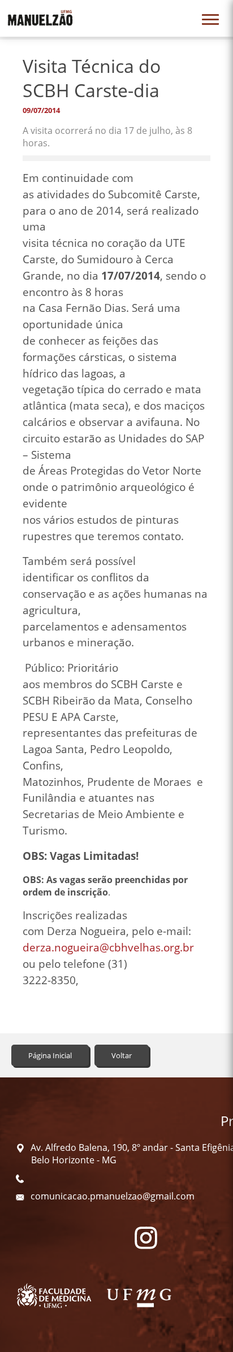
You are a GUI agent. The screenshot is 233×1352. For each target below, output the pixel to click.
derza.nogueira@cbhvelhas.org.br (108, 947)
